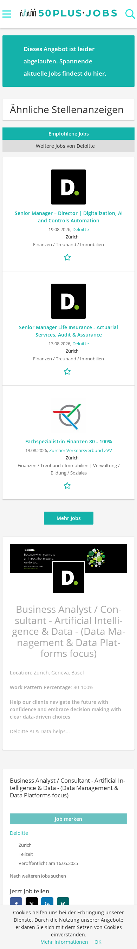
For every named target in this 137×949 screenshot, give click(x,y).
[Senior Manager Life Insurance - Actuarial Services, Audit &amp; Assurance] (68, 301)
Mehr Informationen (64, 941)
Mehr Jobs (69, 518)
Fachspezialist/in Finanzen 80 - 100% (68, 441)
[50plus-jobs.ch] (68, 11)
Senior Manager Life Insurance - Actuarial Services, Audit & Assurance (68, 331)
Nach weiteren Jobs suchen (38, 876)
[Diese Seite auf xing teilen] (63, 903)
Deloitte (80, 230)
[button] (123, 61)
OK (98, 941)
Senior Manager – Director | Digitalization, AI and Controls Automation (69, 217)
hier (99, 73)
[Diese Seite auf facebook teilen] (16, 903)
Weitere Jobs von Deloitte (65, 146)
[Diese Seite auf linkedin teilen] (47, 903)
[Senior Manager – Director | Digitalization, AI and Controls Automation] (68, 187)
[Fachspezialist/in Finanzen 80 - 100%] (68, 415)
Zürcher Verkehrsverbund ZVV (80, 450)
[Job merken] (68, 257)
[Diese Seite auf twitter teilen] (32, 903)
